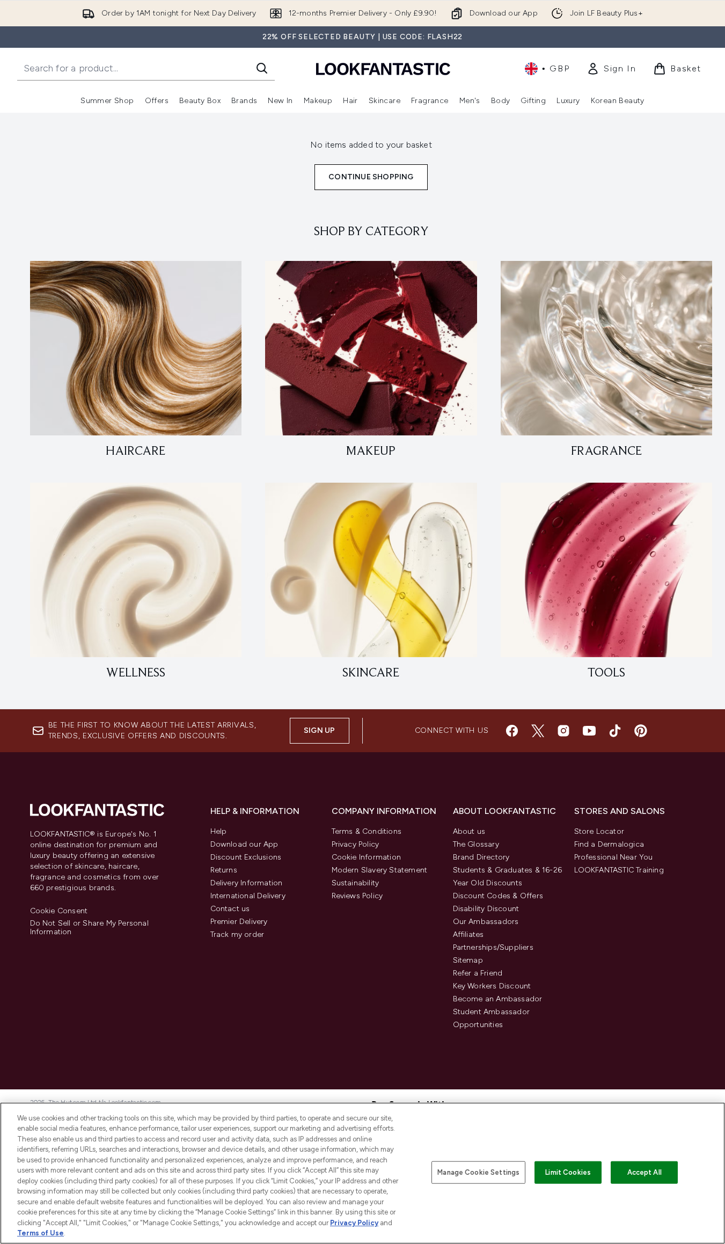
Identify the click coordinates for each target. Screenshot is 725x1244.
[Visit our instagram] (563, 731)
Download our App (244, 844)
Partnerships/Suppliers (493, 947)
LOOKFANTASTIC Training (619, 870)
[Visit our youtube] (589, 731)
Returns (223, 870)
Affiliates (468, 934)
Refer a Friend (478, 973)
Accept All (644, 1172)
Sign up (319, 730)
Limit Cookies (568, 1172)
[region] (362, 1173)
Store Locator (599, 831)
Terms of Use (40, 1233)
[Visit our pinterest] (641, 731)
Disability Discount (486, 908)
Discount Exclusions (246, 857)
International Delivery (247, 895)
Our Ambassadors (486, 921)
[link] (611, 68)
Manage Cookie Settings (478, 1172)
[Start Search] (261, 68)
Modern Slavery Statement (380, 870)
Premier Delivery (239, 921)
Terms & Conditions (367, 831)
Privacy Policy (355, 844)
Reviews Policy (357, 895)
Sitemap (468, 960)
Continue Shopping (370, 176)
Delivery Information (246, 882)
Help (218, 831)
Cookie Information (366, 857)
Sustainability (355, 882)
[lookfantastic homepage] (383, 68)
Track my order (237, 934)
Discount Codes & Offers (498, 895)
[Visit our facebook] (512, 731)
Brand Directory (481, 857)
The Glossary (476, 844)
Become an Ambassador (498, 998)
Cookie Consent (59, 911)
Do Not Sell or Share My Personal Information (89, 927)
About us (469, 831)
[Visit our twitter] (538, 731)
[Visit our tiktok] (615, 731)
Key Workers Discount (492, 986)
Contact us (230, 908)
